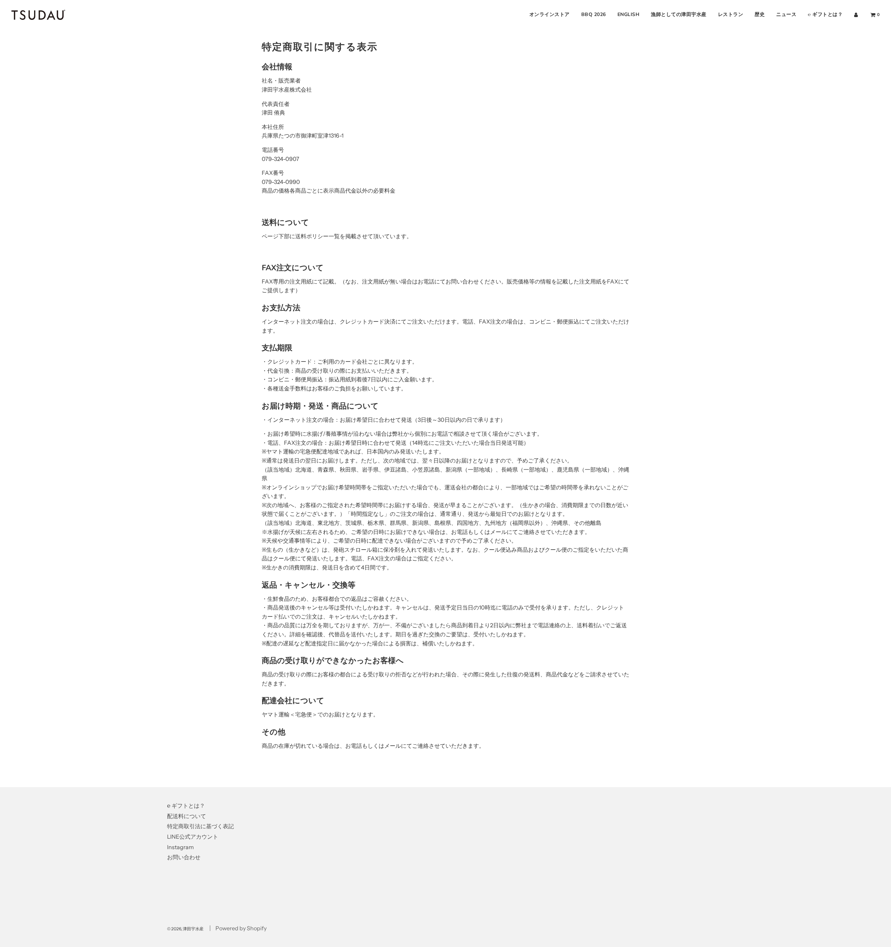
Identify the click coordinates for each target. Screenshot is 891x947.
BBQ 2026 (593, 14)
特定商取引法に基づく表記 (200, 826)
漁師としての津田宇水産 (679, 14)
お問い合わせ (183, 857)
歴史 (760, 14)
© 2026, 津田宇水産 (185, 928)
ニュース (786, 14)
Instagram (180, 847)
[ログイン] (856, 15)
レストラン (730, 14)
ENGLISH (628, 14)
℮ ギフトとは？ (825, 14)
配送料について (186, 816)
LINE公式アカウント (192, 836)
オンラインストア (549, 14)
